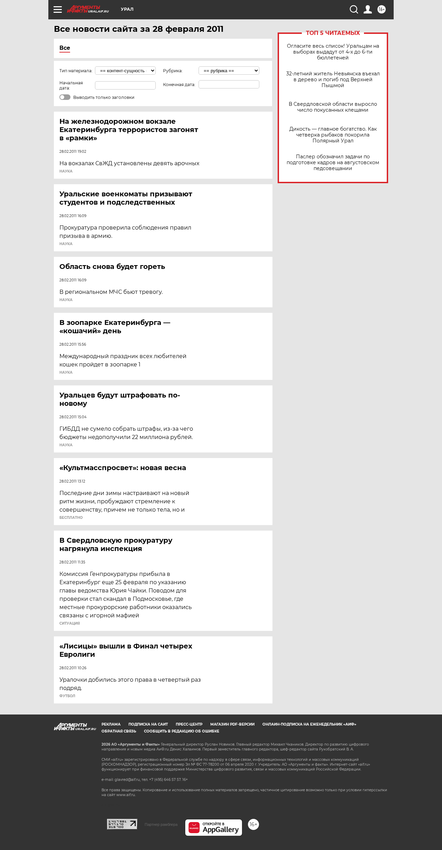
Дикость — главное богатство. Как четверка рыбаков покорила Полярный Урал (333, 135)
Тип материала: (76, 70)
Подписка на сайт (148, 724)
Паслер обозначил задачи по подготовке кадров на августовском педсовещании (333, 162)
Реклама (111, 724)
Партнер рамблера (161, 824)
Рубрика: (173, 70)
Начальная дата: (71, 85)
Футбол (67, 696)
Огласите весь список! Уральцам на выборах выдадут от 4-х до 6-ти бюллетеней (333, 52)
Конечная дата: (179, 84)
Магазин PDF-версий (232, 724)
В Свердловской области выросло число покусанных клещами (333, 107)
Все (64, 48)
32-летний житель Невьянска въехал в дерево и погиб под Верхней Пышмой (333, 79)
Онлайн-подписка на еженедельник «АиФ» (309, 724)
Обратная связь (119, 731)
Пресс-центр (189, 724)
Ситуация (69, 623)
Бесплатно (71, 518)
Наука (66, 171)
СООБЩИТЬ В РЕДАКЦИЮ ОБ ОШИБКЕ (181, 731)
